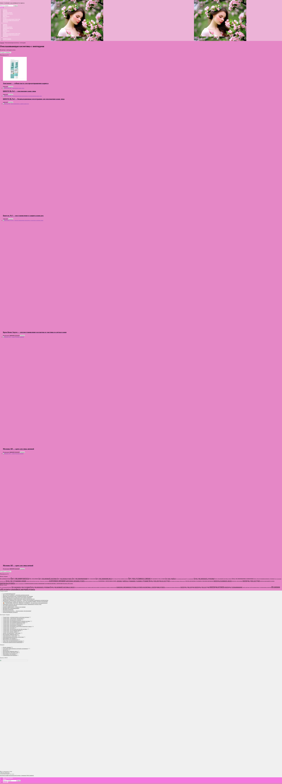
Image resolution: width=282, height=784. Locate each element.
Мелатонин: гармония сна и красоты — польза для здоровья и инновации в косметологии (25, 600)
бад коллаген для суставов (158, 578)
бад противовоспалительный (181, 578)
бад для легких (33, 578)
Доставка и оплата (7, 12)
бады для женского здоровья (204, 578)
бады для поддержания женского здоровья (264, 578)
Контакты (5, 21)
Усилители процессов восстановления (12, 642)
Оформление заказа (8, 13)
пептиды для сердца (187, 587)
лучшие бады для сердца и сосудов (156, 581)
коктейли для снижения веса (101, 587)
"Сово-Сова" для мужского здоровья (12, 625)
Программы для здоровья (9, 638)
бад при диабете (170, 578)
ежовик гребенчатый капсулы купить (32, 581)
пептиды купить (7, 583)
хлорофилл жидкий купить (22, 589)
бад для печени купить (64, 578)
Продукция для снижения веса (10, 639)
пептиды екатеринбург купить (267, 581)
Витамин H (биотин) (8, 609)
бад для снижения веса (103, 578)
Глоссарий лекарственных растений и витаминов (15, 648)
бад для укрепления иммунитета (5, 587)
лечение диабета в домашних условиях (129, 581)
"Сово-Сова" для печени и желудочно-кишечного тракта (17, 626)
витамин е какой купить (92, 587)
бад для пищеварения (79, 578)
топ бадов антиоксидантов (254, 587)
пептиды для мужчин (237, 581)
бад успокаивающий (190, 578)
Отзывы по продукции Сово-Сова (11, 19)
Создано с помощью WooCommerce (25, 775)
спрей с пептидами (246, 587)
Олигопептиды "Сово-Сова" (10, 635)
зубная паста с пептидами (44, 581)
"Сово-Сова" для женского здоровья (12, 619)
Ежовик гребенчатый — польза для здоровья (14, 607)
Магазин (5, 11)
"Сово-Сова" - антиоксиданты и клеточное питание (16, 617)
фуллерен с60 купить (68, 583)
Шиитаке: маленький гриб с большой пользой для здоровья (18, 596)
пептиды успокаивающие (19, 583)
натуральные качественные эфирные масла (177, 581)
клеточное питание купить (75, 581)
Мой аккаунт (6, 16)
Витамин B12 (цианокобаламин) (11, 608)
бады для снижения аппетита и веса (81, 587)
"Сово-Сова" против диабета (10, 631)
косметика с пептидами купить (107, 581)
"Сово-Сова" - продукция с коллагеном (13, 618)
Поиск (15, 5)
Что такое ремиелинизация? (10, 605)
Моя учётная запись (8, 778)
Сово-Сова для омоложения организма (12, 641)
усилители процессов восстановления (34, 583)
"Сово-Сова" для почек (9, 627)
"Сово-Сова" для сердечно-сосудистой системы (15, 629)
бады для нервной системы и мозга (223, 578)
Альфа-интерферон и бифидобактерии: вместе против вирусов (19, 599)
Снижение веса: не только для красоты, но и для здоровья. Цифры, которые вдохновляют (25, 601)
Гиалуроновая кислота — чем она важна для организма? (17, 611)
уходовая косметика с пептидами (54, 583)
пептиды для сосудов (251, 581)
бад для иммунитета (20, 578)
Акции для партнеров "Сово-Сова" (12, 633)
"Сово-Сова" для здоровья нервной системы (14, 622)
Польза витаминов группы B (10, 612)
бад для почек (91, 578)
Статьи (4, 17)
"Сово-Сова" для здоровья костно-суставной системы (16, 621)
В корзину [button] (10, 86)
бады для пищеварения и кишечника (243, 578)
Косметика (5, 650)
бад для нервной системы (47, 578)
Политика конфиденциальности (11, 20)
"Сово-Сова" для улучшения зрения (12, 630)
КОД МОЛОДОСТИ (5, 0)
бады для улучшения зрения (16, 581)
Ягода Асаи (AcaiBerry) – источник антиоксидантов (16, 595)
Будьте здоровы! (7, 647)
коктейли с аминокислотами (111, 587)
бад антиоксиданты (5, 578)
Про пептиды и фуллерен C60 (10, 652)
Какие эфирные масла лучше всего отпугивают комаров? (17, 597)
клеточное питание (57, 581)
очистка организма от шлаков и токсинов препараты (199, 581)
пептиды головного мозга (223, 581)
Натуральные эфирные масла (10, 634)
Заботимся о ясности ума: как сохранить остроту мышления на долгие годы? (22, 604)
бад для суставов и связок (139, 578)
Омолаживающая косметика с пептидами (13, 637)
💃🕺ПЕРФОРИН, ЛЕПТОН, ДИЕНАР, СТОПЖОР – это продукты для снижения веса (25, 603)
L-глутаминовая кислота (9, 593)
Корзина (5, 15)
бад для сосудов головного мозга (120, 578)
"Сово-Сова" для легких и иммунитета (12, 623)
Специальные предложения (10, 655)
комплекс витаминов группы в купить (91, 581)
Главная (5, 9)
